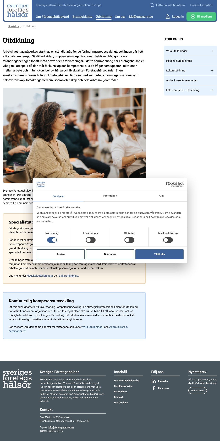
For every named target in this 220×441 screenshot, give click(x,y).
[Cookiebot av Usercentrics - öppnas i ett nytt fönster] (168, 184)
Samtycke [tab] (58, 196)
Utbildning (104, 16)
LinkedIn (163, 381)
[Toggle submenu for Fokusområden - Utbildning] (212, 90)
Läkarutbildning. (69, 275)
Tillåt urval (110, 254)
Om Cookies (121, 402)
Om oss (120, 16)
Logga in (178, 16)
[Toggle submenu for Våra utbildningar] (212, 51)
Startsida (13, 26)
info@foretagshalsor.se (61, 427)
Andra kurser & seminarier (181, 80)
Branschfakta (82, 16)
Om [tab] (161, 195)
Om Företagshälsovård (52, 16)
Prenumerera (198, 390)
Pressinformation (201, 5)
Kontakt (118, 397)
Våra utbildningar (92, 326)
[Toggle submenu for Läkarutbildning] (212, 70)
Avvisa (61, 254)
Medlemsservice (141, 16)
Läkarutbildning (175, 70)
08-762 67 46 (56, 430)
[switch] (91, 240)
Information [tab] (110, 195)
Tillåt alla (159, 254)
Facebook (163, 388)
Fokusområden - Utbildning (182, 90)
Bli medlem (204, 16)
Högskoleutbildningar (40, 275)
